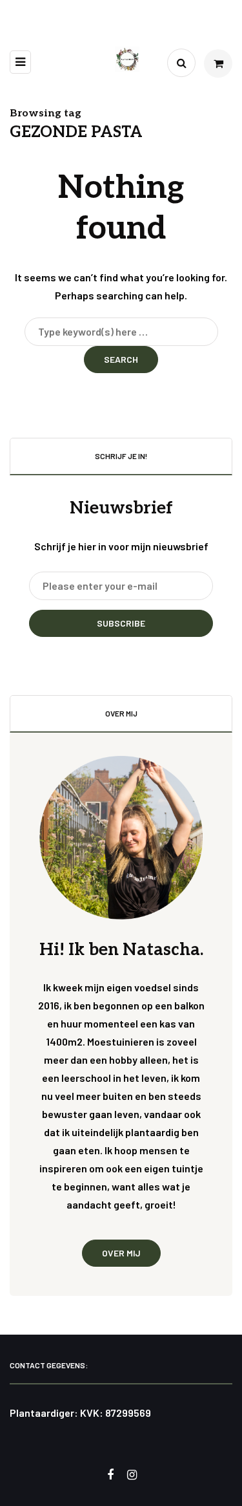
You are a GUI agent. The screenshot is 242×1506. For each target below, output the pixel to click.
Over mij (121, 1252)
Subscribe (121, 623)
